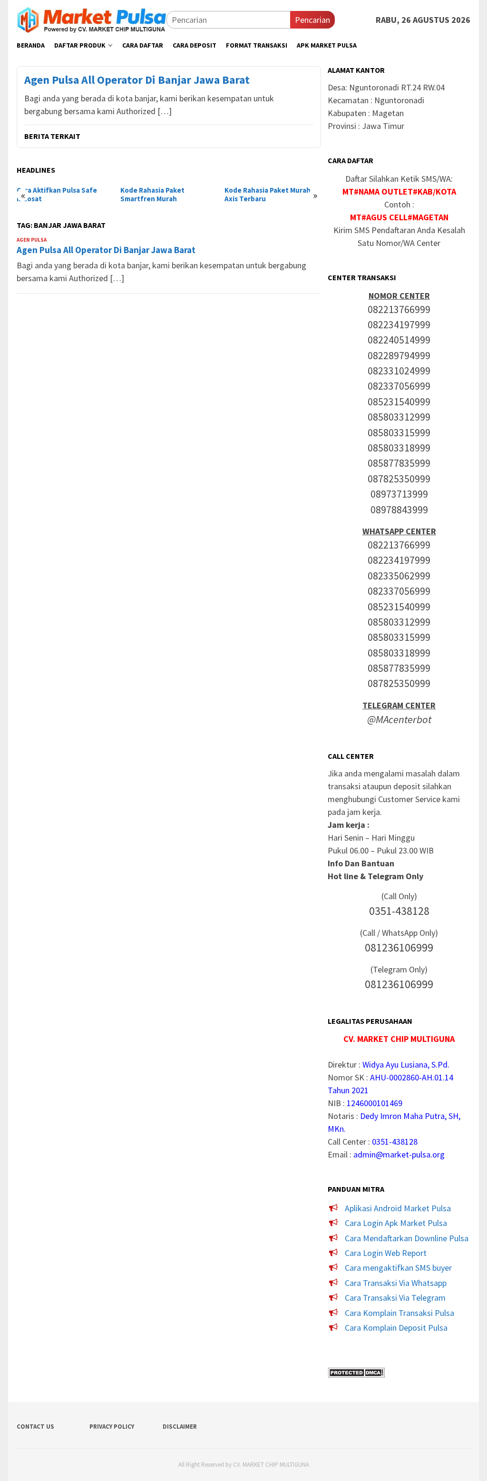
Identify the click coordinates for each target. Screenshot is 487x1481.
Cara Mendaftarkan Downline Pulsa (406, 1238)
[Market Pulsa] (91, 18)
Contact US (35, 1426)
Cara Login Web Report (386, 1252)
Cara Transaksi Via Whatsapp (396, 1282)
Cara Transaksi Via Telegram (395, 1297)
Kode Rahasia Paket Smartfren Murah (152, 194)
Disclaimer (180, 1426)
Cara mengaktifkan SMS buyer (398, 1267)
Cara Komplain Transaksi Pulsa (399, 1312)
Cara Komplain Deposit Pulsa (396, 1327)
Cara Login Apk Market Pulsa (396, 1222)
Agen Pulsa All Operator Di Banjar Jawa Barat (137, 80)
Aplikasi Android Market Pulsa (398, 1208)
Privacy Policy (111, 1426)
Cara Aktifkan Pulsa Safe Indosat (57, 194)
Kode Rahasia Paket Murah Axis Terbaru (267, 194)
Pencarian (312, 19)
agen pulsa (32, 239)
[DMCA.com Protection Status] (356, 1371)
